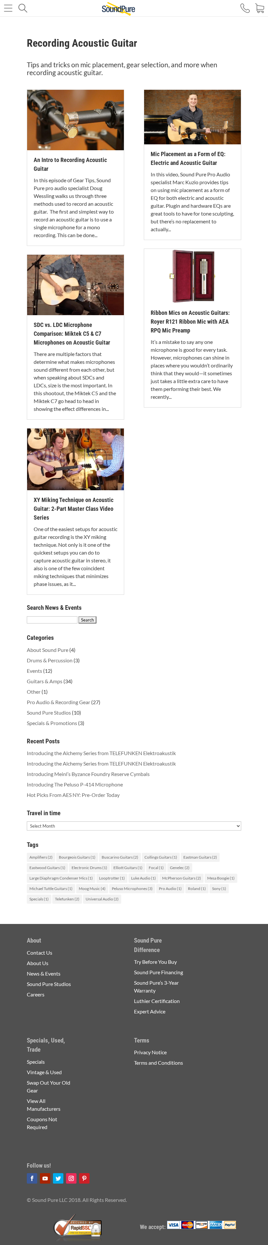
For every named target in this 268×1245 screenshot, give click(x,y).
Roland (197, 888)
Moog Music (92, 888)
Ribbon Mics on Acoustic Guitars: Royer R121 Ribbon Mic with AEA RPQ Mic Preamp (190, 321)
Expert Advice (149, 1011)
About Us (37, 963)
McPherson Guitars (181, 878)
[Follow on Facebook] (32, 1178)
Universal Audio (102, 899)
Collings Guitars (160, 857)
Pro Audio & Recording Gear (58, 702)
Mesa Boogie (221, 878)
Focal (156, 867)
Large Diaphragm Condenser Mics (61, 878)
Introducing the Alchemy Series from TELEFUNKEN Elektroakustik (101, 753)
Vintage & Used (44, 1072)
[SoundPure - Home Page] (118, 9)
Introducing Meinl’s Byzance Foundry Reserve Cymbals (88, 774)
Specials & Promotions (52, 723)
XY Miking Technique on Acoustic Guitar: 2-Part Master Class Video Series (73, 508)
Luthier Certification (157, 1001)
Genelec (180, 867)
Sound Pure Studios (49, 712)
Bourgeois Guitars (77, 857)
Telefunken (67, 899)
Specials (39, 899)
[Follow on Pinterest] (84, 1178)
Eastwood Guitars (47, 867)
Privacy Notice (150, 1052)
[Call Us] (245, 9)
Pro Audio (170, 888)
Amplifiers (41, 857)
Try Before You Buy (155, 962)
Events (34, 671)
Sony (219, 888)
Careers (35, 994)
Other (34, 691)
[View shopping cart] (260, 9)
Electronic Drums (89, 867)
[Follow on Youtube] (45, 1178)
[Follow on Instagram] (71, 1178)
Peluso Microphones (132, 888)
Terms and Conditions (158, 1062)
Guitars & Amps (44, 681)
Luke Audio (143, 878)
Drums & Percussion (50, 660)
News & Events (43, 973)
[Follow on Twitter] (58, 1178)
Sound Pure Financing (158, 972)
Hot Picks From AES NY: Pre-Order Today (73, 795)
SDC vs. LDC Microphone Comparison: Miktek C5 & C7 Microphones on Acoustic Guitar (72, 333)
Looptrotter (112, 878)
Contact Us (39, 952)
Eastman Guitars (200, 857)
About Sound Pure (47, 650)
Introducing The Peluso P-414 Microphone (75, 784)
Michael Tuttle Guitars (51, 888)
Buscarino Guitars (120, 857)
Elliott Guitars (127, 867)
